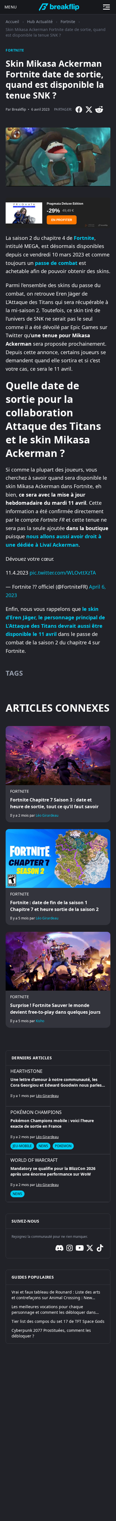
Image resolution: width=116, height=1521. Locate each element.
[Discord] (59, 1247)
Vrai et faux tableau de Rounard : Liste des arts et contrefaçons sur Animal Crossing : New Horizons (56, 1295)
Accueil (12, 21)
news (43, 1145)
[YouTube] (79, 1247)
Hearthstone (26, 1071)
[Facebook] (78, 109)
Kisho (40, 1021)
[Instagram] (69, 1247)
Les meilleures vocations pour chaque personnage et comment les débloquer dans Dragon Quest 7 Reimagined (54, 1309)
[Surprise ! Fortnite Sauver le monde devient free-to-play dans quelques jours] (58, 980)
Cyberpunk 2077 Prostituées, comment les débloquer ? (51, 1333)
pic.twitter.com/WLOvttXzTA (63, 572)
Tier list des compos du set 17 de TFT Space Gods (58, 1321)
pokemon (63, 1145)
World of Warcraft (34, 1160)
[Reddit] (99, 109)
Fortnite (68, 21)
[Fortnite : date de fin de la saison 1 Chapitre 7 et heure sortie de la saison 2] (58, 877)
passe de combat (56, 263)
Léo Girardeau (47, 815)
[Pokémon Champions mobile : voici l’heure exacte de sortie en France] (58, 1130)
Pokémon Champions (36, 1112)
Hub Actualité (40, 21)
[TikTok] (99, 1247)
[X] (88, 109)
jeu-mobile (22, 1145)
